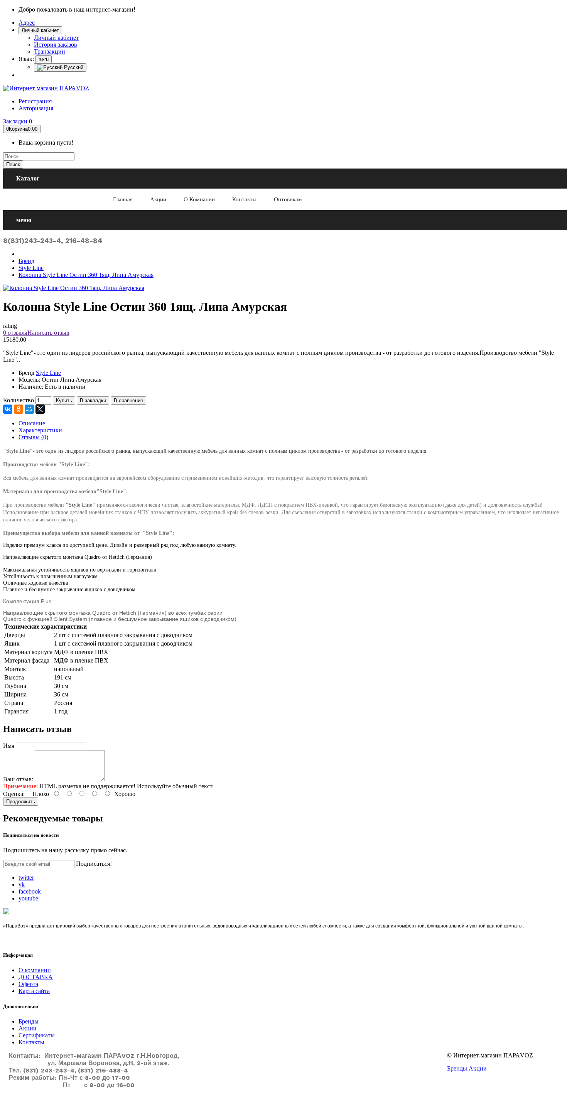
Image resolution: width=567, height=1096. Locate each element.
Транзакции (49, 51)
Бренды (29, 1021)
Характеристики (40, 430)
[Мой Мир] (29, 409)
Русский (72, 67)
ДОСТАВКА (36, 977)
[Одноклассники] (18, 409)
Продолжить (20, 801)
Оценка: (14, 794)
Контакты (31, 1042)
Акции (28, 1028)
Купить (64, 400)
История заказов (55, 44)
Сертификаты (37, 1035)
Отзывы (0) (33, 437)
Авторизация (36, 108)
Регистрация (35, 101)
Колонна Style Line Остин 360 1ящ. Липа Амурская (86, 274)
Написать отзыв (48, 332)
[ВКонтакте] (7, 409)
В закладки (93, 400)
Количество (18, 400)
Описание (32, 423)
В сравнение (128, 400)
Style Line (31, 268)
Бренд (26, 261)
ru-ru (44, 59)
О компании (35, 970)
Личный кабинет (56, 37)
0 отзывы (15, 332)
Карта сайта (34, 991)
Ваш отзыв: (18, 779)
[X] (40, 409)
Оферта (28, 984)
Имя (8, 745)
